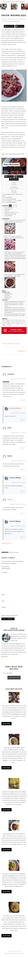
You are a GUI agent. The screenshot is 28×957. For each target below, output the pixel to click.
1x (10, 205)
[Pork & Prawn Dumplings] (14, 870)
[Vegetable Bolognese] (14, 744)
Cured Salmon (21, 351)
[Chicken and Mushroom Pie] (14, 788)
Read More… (4, 656)
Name (3, 594)
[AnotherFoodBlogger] (14, 10)
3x (15, 205)
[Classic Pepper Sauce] (14, 830)
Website (3, 607)
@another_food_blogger (18, 331)
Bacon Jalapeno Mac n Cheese (12, 343)
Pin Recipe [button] (19, 176)
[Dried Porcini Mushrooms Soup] (14, 912)
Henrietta (10, 499)
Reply (23, 400)
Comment (4, 572)
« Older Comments (6, 543)
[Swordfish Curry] (14, 702)
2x (13, 205)
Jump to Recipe (10, 26)
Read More (6, 723)
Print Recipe (20, 26)
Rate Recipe (14, 179)
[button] (4, 172)
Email (3, 601)
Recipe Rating (5, 566)
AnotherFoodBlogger (15, 408)
